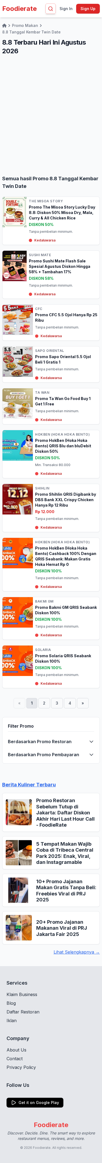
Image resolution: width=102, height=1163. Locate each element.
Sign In (66, 8)
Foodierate (19, 9)
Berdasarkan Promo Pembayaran (43, 754)
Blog (11, 1003)
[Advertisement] (51, 115)
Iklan (12, 1020)
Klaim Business (22, 994)
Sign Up (88, 8)
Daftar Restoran (23, 1012)
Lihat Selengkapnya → (77, 952)
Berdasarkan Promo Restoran (40, 741)
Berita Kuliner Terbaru (29, 784)
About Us (16, 1050)
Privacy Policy (21, 1067)
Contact (15, 1058)
